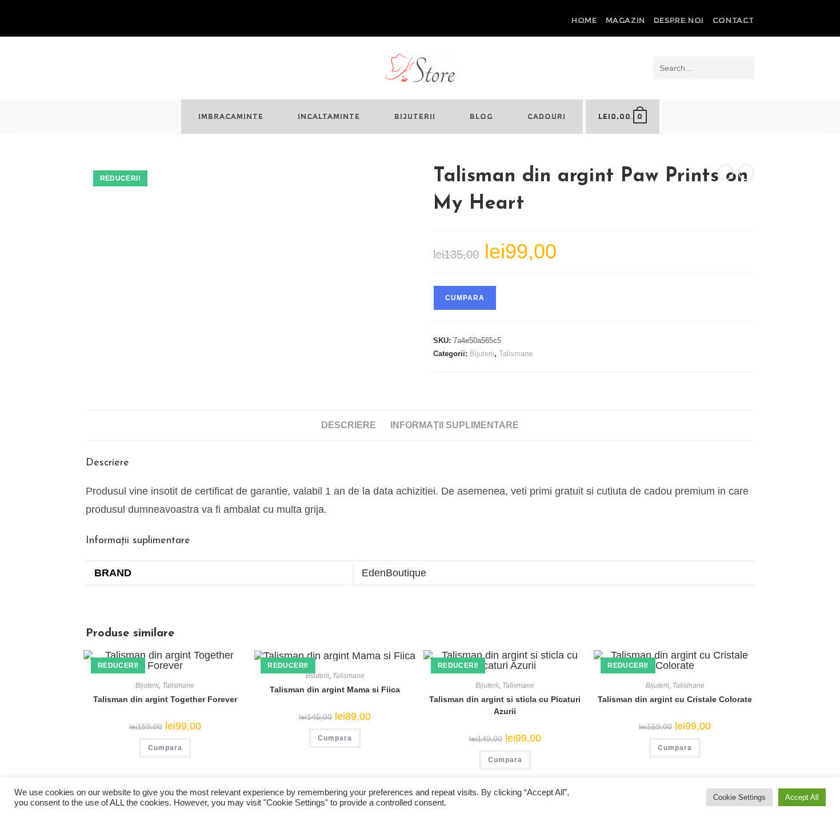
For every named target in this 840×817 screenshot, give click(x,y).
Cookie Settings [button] (739, 797)
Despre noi (679, 20)
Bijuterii (482, 353)
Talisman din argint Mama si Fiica (335, 689)
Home (584, 20)
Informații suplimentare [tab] (454, 425)
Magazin (625, 20)
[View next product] (746, 172)
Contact (733, 20)
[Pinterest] (102, 20)
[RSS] (128, 20)
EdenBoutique (394, 573)
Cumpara (465, 298)
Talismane (516, 353)
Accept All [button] (802, 797)
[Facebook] (90, 20)
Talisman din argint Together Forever (165, 699)
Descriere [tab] (348, 425)
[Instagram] (115, 20)
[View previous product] (726, 172)
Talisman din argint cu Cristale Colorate (675, 699)
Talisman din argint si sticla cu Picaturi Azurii (505, 705)
